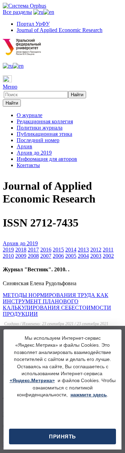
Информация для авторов (47, 159)
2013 (83, 250)
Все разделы (17, 12)
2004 (83, 256)
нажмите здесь (88, 394)
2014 (70, 250)
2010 (8, 256)
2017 (33, 250)
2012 (95, 250)
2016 (45, 250)
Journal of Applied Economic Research (59, 30)
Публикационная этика (44, 134)
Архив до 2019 (34, 153)
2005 (70, 256)
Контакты (28, 165)
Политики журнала (39, 128)
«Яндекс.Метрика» (32, 380)
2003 (95, 256)
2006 (58, 256)
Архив (24, 146)
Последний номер (38, 140)
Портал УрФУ (33, 24)
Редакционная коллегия (45, 121)
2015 (58, 250)
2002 (108, 256)
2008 (33, 256)
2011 (108, 250)
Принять (62, 436)
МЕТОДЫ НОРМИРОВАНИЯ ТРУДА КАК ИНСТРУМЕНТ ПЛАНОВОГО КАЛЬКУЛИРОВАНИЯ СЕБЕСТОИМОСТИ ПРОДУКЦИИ (57, 304)
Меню (10, 87)
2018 (20, 250)
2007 (45, 256)
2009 (20, 256)
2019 (8, 250)
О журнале (29, 115)
